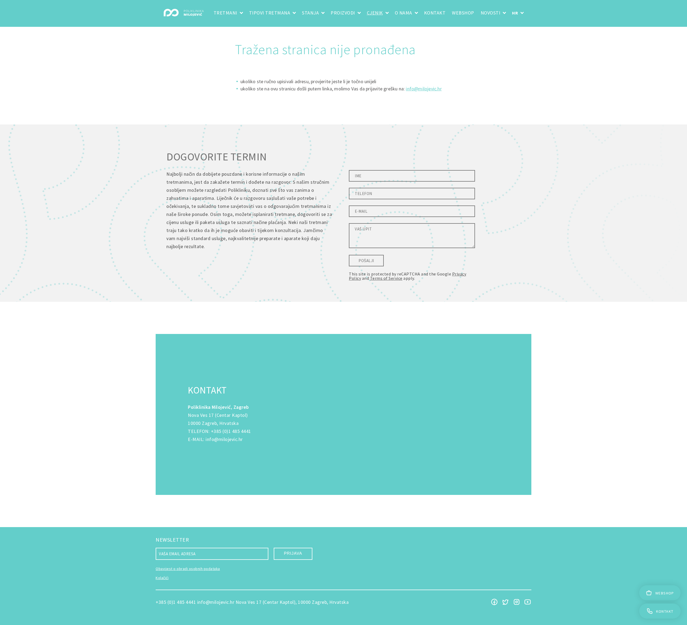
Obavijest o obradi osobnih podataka (188, 568)
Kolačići (162, 577)
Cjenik (375, 13)
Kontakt (435, 13)
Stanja (310, 13)
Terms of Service (386, 278)
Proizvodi (343, 13)
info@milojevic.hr (423, 89)
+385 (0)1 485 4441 (231, 431)
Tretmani (225, 13)
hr (515, 13)
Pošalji (366, 260)
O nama (403, 13)
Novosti (490, 13)
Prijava (293, 553)
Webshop (463, 13)
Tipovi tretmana (269, 13)
